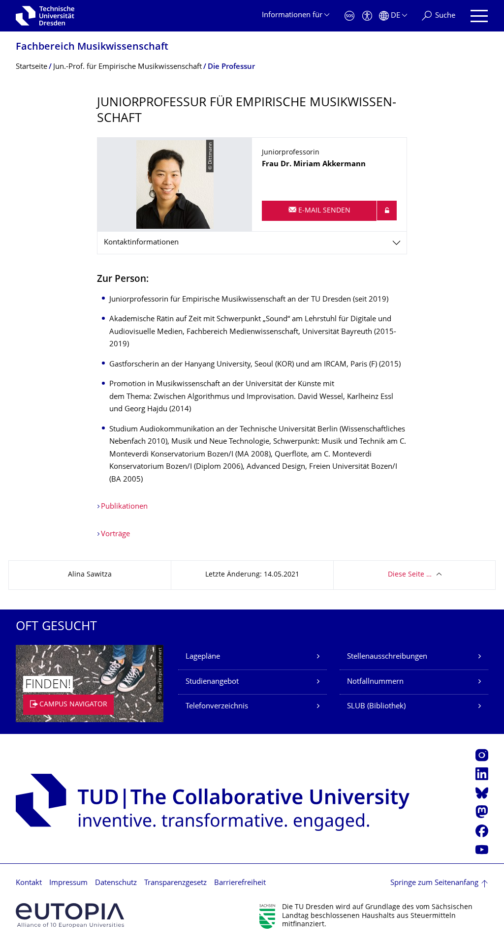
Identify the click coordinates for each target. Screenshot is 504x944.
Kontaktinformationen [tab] (141, 242)
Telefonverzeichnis (217, 706)
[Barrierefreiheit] (367, 16)
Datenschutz (116, 883)
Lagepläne (203, 657)
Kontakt (29, 883)
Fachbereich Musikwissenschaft (92, 47)
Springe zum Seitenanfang (434, 883)
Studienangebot (212, 682)
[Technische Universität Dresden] (45, 16)
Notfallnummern (375, 682)
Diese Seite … (410, 575)
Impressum (68, 883)
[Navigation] (479, 16)
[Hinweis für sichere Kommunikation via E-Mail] (387, 210)
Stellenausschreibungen (387, 657)
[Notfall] (349, 16)
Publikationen (124, 507)
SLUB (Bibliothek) (376, 706)
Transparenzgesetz (175, 883)
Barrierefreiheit (240, 883)
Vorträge (115, 534)
